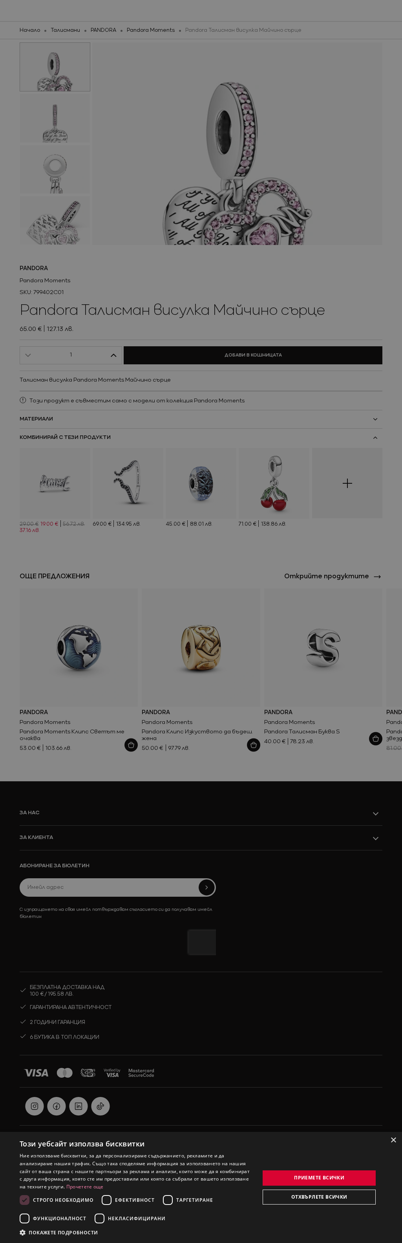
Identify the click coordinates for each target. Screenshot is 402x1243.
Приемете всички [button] (319, 1177)
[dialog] (201, 1187)
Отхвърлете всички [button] (319, 1197)
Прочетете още (85, 1186)
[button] (59, 1232)
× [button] (393, 1140)
